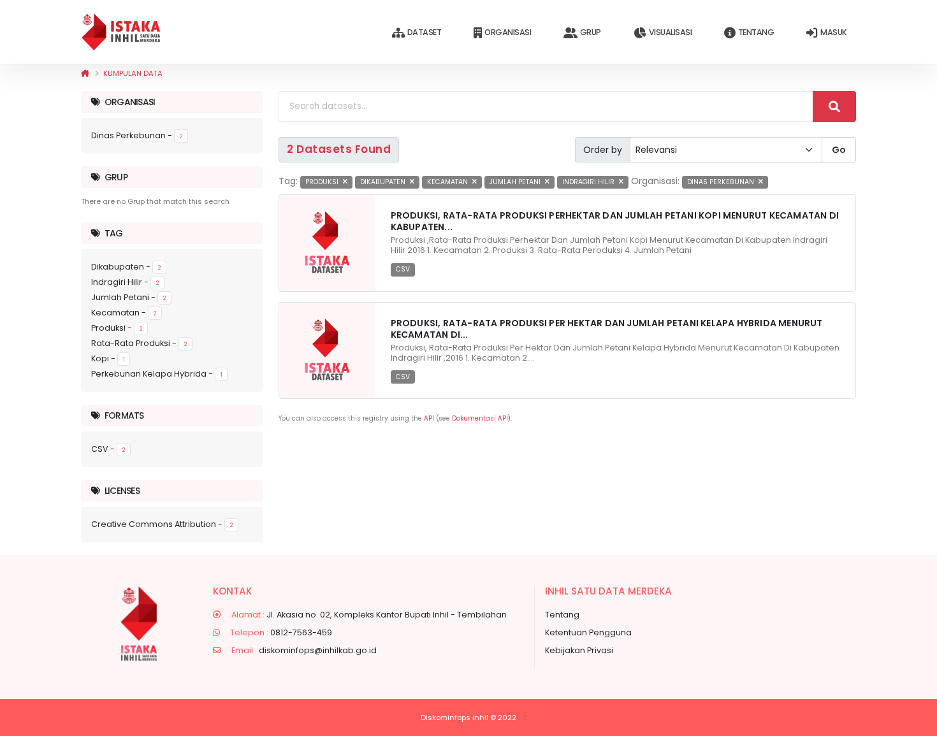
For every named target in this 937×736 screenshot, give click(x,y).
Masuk (833, 32)
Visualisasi (670, 32)
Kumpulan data (133, 73)
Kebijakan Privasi (579, 650)
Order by (602, 149)
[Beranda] (85, 73)
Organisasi (507, 32)
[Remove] (345, 182)
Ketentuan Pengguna (588, 632)
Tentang (756, 32)
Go (839, 149)
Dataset (424, 32)
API (429, 418)
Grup (590, 32)
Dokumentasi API (480, 418)
